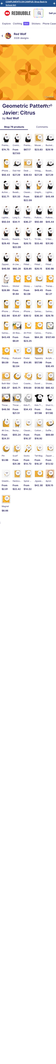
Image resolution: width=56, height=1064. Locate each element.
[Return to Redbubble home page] (17, 13)
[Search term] (39, 13)
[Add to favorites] (45, 105)
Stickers (36, 23)
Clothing (20, 23)
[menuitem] (6, 23)
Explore (6, 23)
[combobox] (38, 13)
